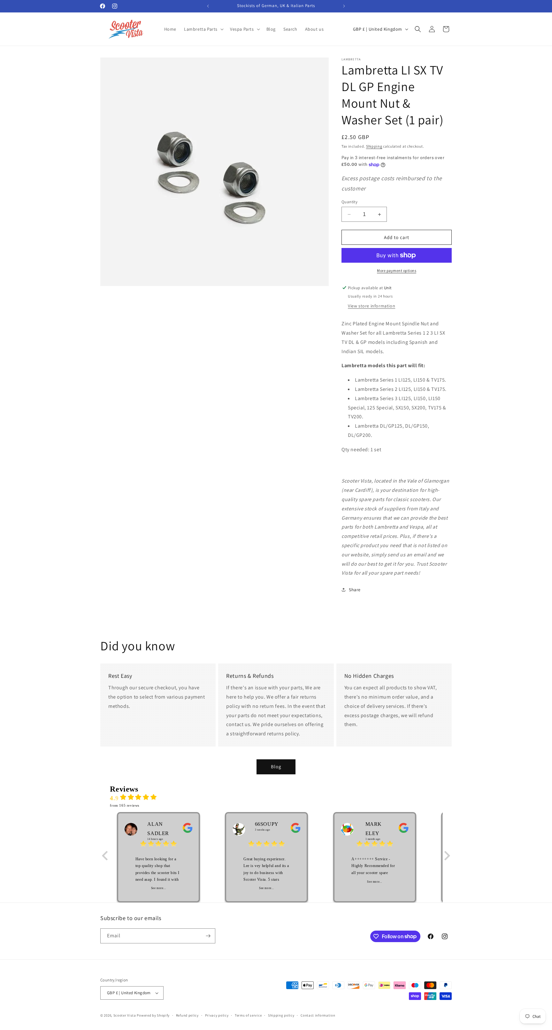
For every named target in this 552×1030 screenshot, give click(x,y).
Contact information (318, 1015)
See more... (158, 888)
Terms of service (248, 1015)
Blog (276, 766)
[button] (203, 29)
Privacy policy (217, 1015)
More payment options (396, 270)
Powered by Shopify (153, 1015)
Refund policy (187, 1015)
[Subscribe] (208, 935)
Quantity (349, 202)
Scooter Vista (124, 1015)
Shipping (374, 146)
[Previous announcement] (208, 6)
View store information (371, 306)
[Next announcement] (344, 6)
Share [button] (355, 589)
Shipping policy (281, 1015)
